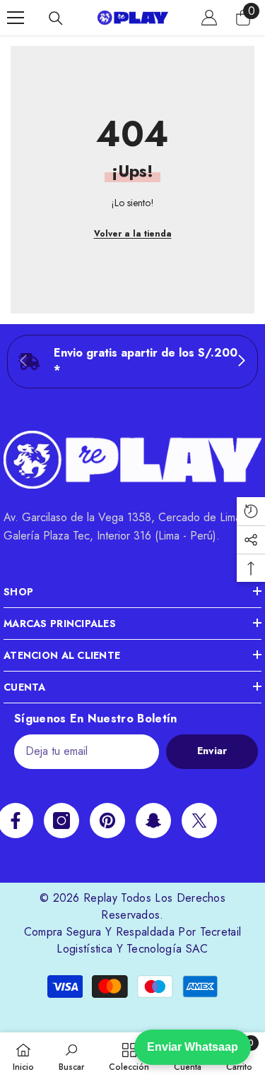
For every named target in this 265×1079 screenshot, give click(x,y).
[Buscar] (55, 18)
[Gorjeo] (199, 820)
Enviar (212, 751)
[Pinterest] (107, 820)
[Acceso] (209, 17)
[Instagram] (61, 820)
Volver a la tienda (133, 233)
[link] (132, 361)
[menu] (15, 17)
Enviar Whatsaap (192, 1047)
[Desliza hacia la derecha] (241, 361)
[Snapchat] (153, 820)
